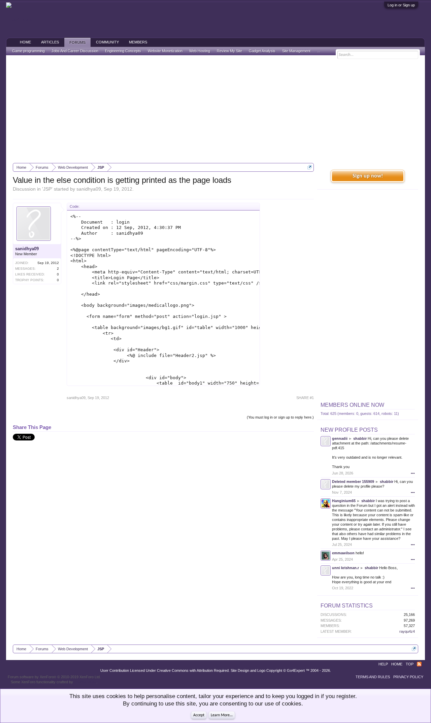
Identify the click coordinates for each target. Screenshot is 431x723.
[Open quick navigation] (309, 167)
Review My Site (229, 51)
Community (107, 42)
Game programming (28, 51)
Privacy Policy (408, 677)
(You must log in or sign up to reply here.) (280, 417)
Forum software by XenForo (54, 677)
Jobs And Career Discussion (75, 51)
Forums (77, 42)
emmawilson (343, 553)
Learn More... (222, 715)
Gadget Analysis (262, 51)
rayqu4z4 (407, 631)
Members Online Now (352, 405)
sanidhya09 (88, 189)
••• (413, 473)
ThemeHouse (85, 682)
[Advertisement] (215, 109)
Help (383, 664)
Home (25, 42)
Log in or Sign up (401, 5)
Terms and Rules (373, 677)
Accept (198, 715)
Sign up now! (368, 176)
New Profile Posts (349, 430)
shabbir (360, 438)
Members (138, 42)
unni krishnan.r (345, 568)
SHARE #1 (305, 398)
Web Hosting (199, 51)
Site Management (296, 51)
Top (409, 664)
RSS (419, 664)
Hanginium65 (344, 501)
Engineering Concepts (123, 51)
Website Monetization (165, 51)
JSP (47, 189)
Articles (50, 42)
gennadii (339, 438)
